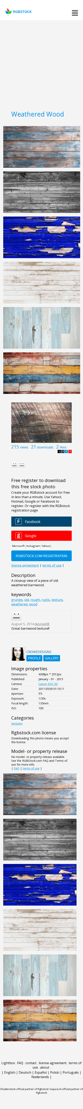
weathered (19, 604)
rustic (46, 600)
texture (57, 600)
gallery (51, 658)
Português (71, 1072)
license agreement (52, 1063)
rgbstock (22, 12)
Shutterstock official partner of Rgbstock (24, 1089)
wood (33, 604)
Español (41, 1072)
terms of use (31, 768)
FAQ (16, 768)
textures (17, 723)
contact (30, 1063)
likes (63, 447)
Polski (54, 1072)
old (26, 600)
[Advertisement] (41, 63)
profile (34, 658)
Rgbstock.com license (33, 732)
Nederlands (40, 1077)
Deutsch (25, 1072)
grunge (17, 600)
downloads (45, 447)
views (24, 447)
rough (35, 600)
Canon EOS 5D (48, 684)
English (9, 1072)
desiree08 (42, 624)
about (44, 1067)
